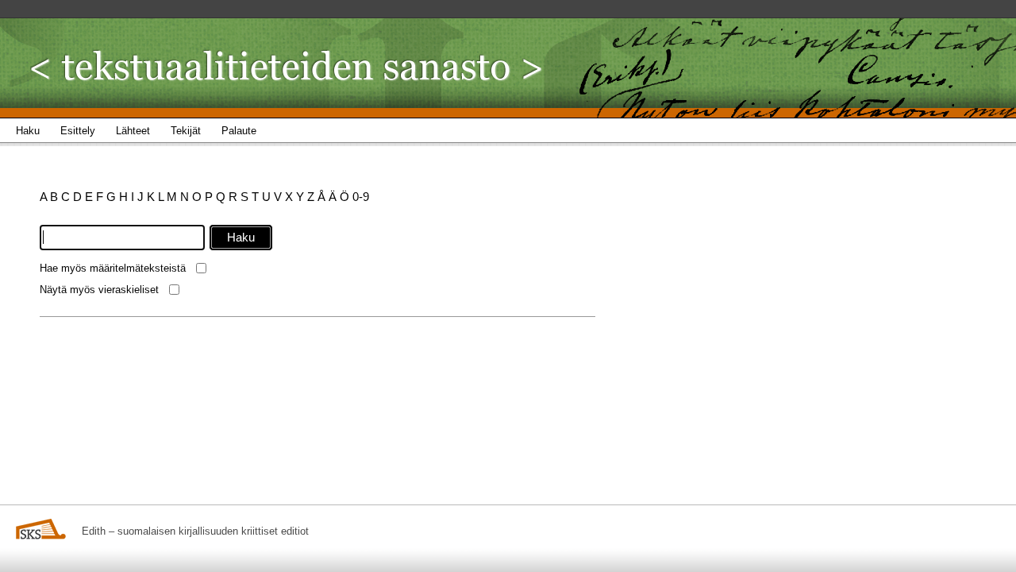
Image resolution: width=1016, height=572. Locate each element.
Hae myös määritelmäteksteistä (113, 268)
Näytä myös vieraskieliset (99, 290)
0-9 (360, 196)
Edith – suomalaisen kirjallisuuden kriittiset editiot (195, 531)
